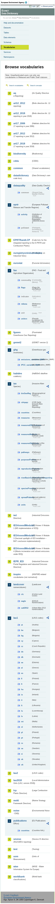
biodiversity (19, 153)
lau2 (15, 773)
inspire (17, 574)
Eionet (14, 18)
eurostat (17, 263)
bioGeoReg (26, 393)
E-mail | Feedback (11, 895)
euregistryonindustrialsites (22, 253)
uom (15, 856)
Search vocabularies (16, 85)
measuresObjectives (26, 443)
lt (21, 705)
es (22, 673)
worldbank (19, 876)
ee (22, 662)
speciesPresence (26, 488)
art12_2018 (19, 113)
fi (21, 679)
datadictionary (21, 175)
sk (22, 759)
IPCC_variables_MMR (26, 365)
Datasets (7, 28)
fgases (17, 332)
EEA (15, 2)
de (22, 652)
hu (22, 689)
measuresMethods (26, 434)
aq (14, 93)
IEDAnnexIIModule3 (22, 535)
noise (16, 810)
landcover (18, 584)
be (22, 630)
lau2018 (17, 780)
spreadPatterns (26, 497)
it (21, 700)
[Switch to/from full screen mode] (38, 6)
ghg (15, 350)
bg (22, 636)
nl (22, 727)
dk (22, 657)
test (15, 849)
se (22, 748)
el (22, 668)
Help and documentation (13, 23)
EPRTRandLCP (21, 240)
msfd (16, 800)
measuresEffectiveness (26, 425)
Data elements (10, 37)
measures (25, 418)
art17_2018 (19, 143)
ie (22, 695)
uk (22, 765)
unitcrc (24, 319)
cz (22, 646)
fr (21, 684)
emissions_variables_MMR (26, 359)
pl (22, 732)
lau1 (15, 618)
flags (23, 287)
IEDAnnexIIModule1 (22, 525)
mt (22, 721)
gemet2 (17, 342)
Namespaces (9, 57)
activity (24, 214)
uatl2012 (24, 608)
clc (22, 594)
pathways (25, 452)
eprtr (15, 204)
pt (22, 738)
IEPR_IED (18, 561)
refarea (24, 304)
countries (25, 413)
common (18, 168)
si (22, 754)
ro (22, 743)
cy (22, 641)
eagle (23, 601)
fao (15, 270)
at (22, 625)
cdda (16, 161)
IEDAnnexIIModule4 (22, 548)
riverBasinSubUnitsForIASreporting (26, 478)
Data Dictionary (24, 18)
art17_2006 (19, 123)
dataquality (19, 185)
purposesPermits (26, 460)
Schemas (7, 42)
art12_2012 (19, 103)
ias (14, 383)
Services (7, 52)
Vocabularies (9, 47)
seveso (17, 839)
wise (15, 866)
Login (33, 6)
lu (22, 711)
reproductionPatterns (26, 469)
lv (22, 716)
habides (17, 373)
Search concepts (36, 85)
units (23, 505)
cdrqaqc (24, 402)
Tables (6, 33)
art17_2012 (19, 133)
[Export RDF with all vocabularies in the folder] (48, 188)
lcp (15, 790)
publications (20, 821)
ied (15, 515)
